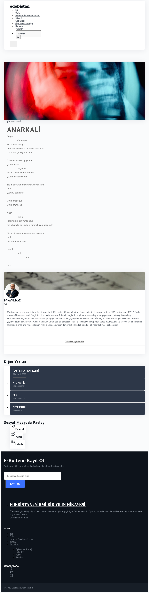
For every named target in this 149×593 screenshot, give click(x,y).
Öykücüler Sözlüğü (24, 549)
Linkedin (19, 444)
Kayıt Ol (15, 484)
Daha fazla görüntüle (74, 341)
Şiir (11, 533)
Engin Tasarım (27, 587)
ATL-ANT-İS (19, 382)
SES (15, 395)
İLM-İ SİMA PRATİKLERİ (26, 370)
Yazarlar (19, 28)
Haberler (20, 552)
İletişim (19, 557)
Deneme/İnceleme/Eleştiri (27, 15)
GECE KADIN (19, 407)
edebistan (20, 6)
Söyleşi (13, 541)
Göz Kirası (14, 544)
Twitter (18, 436)
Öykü (12, 536)
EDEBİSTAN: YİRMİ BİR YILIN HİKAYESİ (48, 504)
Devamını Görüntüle (19, 517)
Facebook (19, 429)
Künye (19, 554)
